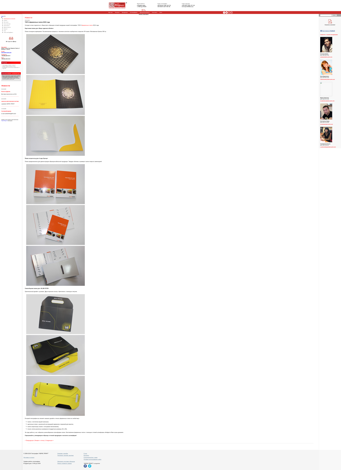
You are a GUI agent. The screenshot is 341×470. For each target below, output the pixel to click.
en (231, 12)
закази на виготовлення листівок (10, 101)
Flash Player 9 (4, 120)
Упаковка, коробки (62, 453)
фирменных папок (87, 25)
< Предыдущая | (30, 440)
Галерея (110, 15)
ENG (2, 16)
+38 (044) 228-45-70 (164, 5)
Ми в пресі (6, 22)
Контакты (86, 455)
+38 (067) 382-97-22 (188, 5)
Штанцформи (133, 12)
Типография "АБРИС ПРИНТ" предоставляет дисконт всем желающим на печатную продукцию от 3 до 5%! (11, 67)
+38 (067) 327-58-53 (163, 6)
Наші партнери (7, 23)
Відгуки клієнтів (7, 27)
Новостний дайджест (8, 32)
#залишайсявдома (6, 111)
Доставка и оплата (29, 457)
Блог (161, 12)
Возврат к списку (39, 440)
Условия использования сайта (92, 459)
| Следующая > (49, 440)
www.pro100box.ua (187, 6)
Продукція (125, 12)
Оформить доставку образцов (66, 461)
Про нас (110, 12)
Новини (5, 20)
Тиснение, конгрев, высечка (65, 455)
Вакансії (5, 28)
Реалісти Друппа (5, 91)
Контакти (154, 12)
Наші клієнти (6, 25)
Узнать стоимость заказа (64, 463)
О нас (85, 453)
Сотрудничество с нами (90, 457)
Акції (5, 30)
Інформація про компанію (9, 18)
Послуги (117, 12)
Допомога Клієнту (145, 12)
